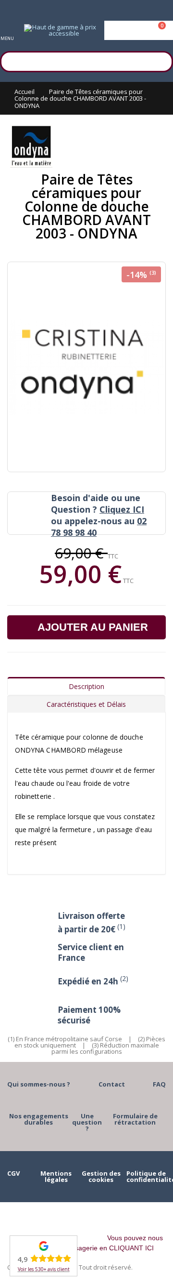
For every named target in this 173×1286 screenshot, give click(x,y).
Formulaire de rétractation (135, 1119)
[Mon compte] (138, 30)
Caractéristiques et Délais (86, 704)
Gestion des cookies (101, 1176)
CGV (13, 1173)
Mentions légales (56, 1176)
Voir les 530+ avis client (44, 1269)
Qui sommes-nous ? (38, 1084)
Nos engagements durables (38, 1119)
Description (86, 686)
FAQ (159, 1084)
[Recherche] (161, 60)
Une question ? (87, 1122)
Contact (112, 1084)
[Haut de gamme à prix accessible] (60, 30)
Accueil (24, 91)
